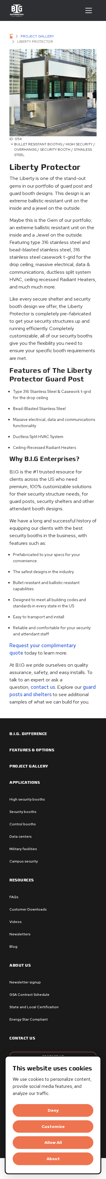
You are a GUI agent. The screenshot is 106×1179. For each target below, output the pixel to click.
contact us (42, 687)
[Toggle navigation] (89, 10)
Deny (53, 1110)
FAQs (13, 897)
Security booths (22, 811)
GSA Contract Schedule (29, 994)
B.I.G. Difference (28, 734)
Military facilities (23, 849)
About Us (20, 965)
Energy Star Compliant (28, 1019)
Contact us (22, 1038)
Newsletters (19, 934)
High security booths (27, 799)
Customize (53, 1126)
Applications (24, 782)
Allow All (53, 1142)
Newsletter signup (25, 982)
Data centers (20, 836)
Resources (21, 880)
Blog (13, 946)
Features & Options (31, 750)
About (53, 1158)
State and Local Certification (34, 1007)
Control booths (22, 824)
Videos (15, 921)
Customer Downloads (28, 909)
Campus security (23, 861)
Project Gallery (37, 36)
